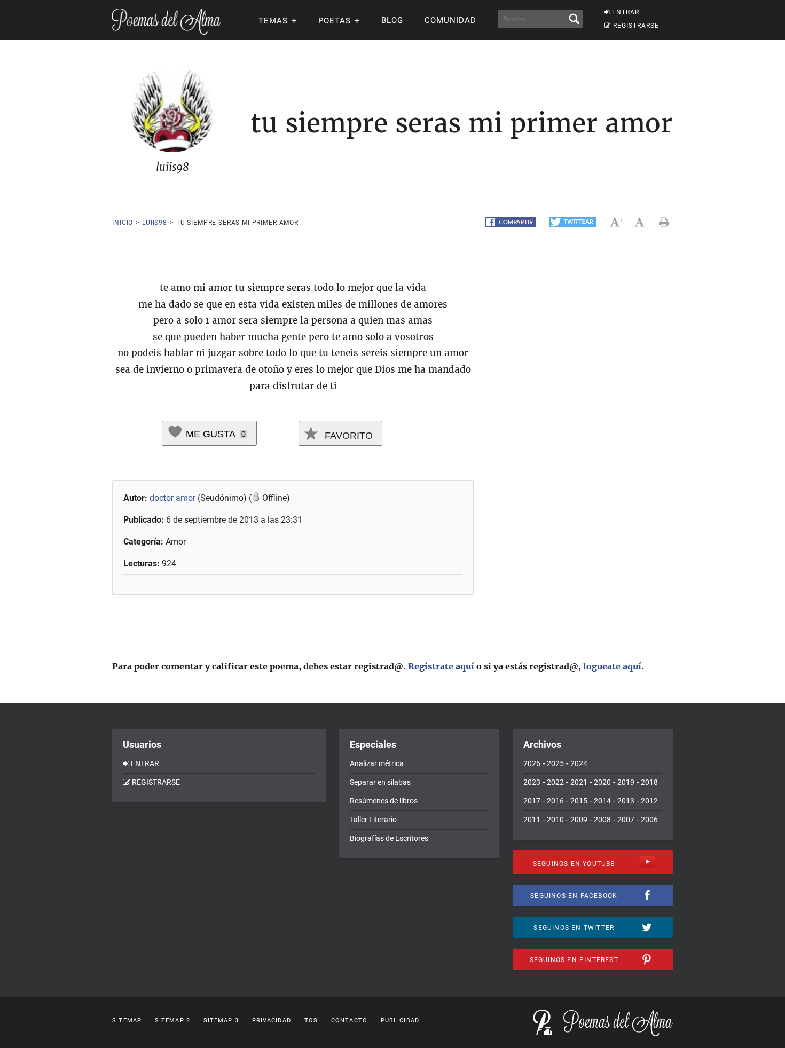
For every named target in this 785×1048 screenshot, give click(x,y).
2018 (649, 782)
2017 (531, 801)
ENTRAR (625, 12)
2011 (531, 819)
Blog (392, 20)
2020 (602, 782)
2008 (602, 819)
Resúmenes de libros (384, 801)
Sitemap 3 (221, 1020)
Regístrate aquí (441, 666)
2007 (625, 819)
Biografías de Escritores (389, 838)
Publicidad (400, 1020)
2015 (578, 801)
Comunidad (450, 20)
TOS (311, 1020)
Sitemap (127, 1020)
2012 (649, 801)
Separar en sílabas (380, 782)
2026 (531, 763)
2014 (602, 801)
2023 (531, 782)
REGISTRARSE (636, 25)
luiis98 (154, 222)
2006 (649, 819)
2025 (555, 763)
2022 (555, 782)
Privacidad (271, 1020)
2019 (625, 782)
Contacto (349, 1020)
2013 (625, 801)
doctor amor (172, 498)
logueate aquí (612, 666)
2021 (578, 782)
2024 (578, 763)
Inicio (122, 222)
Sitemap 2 (172, 1020)
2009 (578, 819)
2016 (555, 801)
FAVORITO (347, 435)
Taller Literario (373, 819)
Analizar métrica (377, 763)
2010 (555, 819)
